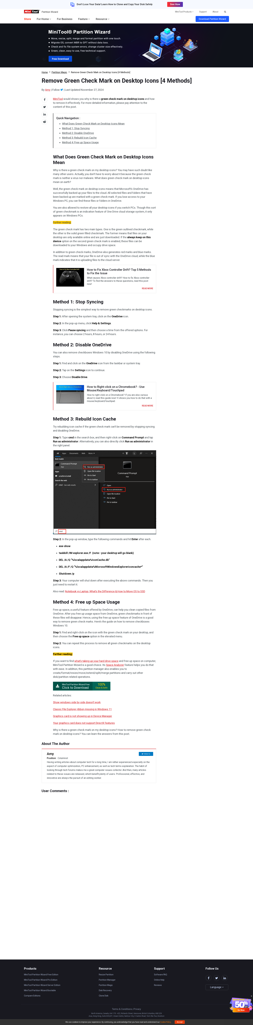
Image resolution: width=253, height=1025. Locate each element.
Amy (47, 89)
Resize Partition (106, 974)
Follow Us (147, 754)
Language (216, 987)
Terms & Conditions (122, 1009)
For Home (43, 19)
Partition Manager (107, 980)
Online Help (159, 980)
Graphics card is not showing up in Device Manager (82, 716)
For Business (64, 19)
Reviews (158, 985)
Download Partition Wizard (212, 19)
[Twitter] (61, 89)
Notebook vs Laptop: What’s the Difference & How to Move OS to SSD (105, 591)
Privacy (137, 1009)
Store (27, 19)
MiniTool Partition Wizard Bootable (40, 990)
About (215, 12)
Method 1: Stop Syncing (76, 128)
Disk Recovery (105, 990)
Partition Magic (59, 72)
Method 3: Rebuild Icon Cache (79, 137)
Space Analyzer (115, 664)
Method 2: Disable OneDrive (78, 133)
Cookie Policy (165, 1022)
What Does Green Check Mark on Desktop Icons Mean (93, 123)
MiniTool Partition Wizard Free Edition (41, 974)
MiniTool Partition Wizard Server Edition (42, 985)
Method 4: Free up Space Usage (80, 142)
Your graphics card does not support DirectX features (84, 723)
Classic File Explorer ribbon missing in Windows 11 (82, 709)
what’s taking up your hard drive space (96, 661)
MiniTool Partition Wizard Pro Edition (40, 980)
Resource (102, 19)
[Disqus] (99, 829)
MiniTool (58, 98)
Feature (83, 19)
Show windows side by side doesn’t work (77, 702)
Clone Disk (103, 996)
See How (175, 4)
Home (45, 72)
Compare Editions (32, 996)
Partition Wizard (50, 12)
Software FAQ (160, 974)
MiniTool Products (183, 12)
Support (203, 12)
